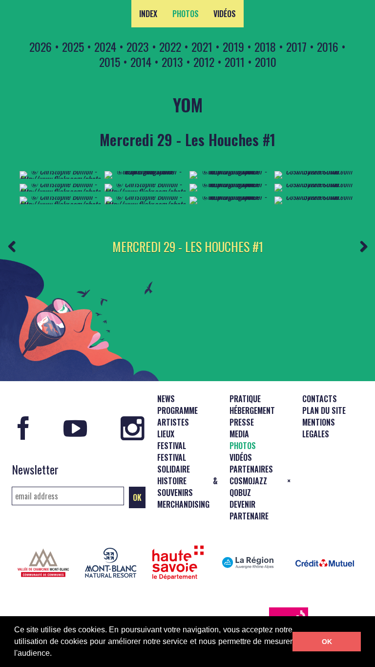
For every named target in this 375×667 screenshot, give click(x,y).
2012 (203, 61)
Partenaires (251, 469)
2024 (105, 46)
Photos (185, 14)
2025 (73, 46)
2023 (137, 46)
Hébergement (252, 410)
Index (148, 14)
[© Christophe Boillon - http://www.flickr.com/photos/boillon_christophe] (60, 179)
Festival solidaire (173, 463)
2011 (235, 61)
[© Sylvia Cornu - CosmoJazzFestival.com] (314, 171)
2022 (170, 46)
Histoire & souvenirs (187, 486)
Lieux (165, 434)
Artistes (173, 422)
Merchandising (183, 504)
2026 (40, 46)
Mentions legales (318, 428)
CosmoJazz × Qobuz (260, 486)
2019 (233, 46)
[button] (55, 654)
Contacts (319, 399)
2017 (296, 46)
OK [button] (327, 641)
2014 (140, 61)
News (166, 399)
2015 (109, 61)
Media (239, 434)
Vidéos (224, 14)
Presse (241, 422)
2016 (327, 46)
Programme (177, 410)
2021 (201, 46)
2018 (265, 46)
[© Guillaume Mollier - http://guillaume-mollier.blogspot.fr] (145, 171)
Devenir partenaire (249, 510)
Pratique (245, 399)
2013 (172, 61)
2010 (265, 61)
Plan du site (324, 410)
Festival (171, 446)
